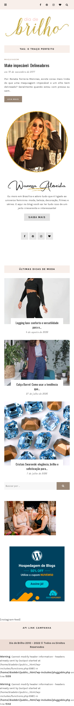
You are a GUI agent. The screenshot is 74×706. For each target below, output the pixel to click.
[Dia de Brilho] (37, 26)
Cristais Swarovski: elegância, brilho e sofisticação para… (37, 466)
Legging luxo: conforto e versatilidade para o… (37, 325)
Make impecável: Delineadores (26, 65)
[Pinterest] (46, 4)
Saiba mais (37, 217)
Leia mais (13, 99)
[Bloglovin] (59, 4)
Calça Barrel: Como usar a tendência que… (37, 386)
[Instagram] (52, 4)
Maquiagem (11, 59)
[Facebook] (39, 4)
